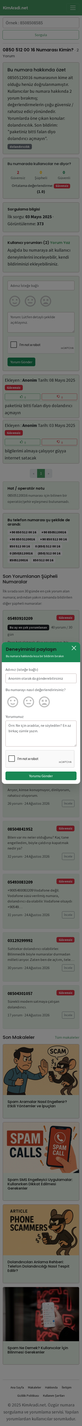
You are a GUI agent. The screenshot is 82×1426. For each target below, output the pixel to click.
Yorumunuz (14, 716)
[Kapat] (74, 648)
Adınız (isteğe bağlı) (21, 669)
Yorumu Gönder (41, 776)
